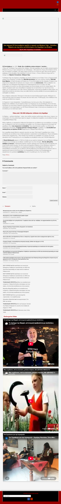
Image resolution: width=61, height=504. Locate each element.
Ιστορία (12, 260)
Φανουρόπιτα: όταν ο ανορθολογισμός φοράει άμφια (15, 215)
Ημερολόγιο (30, 49)
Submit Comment (53, 200)
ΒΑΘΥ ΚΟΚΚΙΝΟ (7, 265)
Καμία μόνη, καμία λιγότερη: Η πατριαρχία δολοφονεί (16, 231)
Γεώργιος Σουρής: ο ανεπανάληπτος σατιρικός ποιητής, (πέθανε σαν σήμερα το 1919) (23, 241)
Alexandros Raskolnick (8, 299)
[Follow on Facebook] (58, 2)
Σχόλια (34, 206)
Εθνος (7, 155)
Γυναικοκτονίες (14, 233)
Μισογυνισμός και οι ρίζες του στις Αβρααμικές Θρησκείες (17, 210)
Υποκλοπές (17, 248)
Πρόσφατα (7, 206)
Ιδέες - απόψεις (19, 212)
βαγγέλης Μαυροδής (8, 288)
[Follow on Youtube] (58, 4)
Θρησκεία (13, 212)
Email (4, 192)
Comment (5, 171)
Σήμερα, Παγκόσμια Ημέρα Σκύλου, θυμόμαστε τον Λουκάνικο (18, 226)
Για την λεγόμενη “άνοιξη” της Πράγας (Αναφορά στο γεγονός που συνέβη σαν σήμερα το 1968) (17, 305)
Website (4, 197)
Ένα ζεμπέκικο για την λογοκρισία (14, 434)
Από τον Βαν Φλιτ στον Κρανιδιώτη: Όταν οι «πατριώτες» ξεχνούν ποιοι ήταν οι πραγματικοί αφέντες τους (28, 236)
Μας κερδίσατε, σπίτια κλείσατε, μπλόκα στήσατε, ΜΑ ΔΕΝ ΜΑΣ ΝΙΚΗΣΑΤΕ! (27, 369)
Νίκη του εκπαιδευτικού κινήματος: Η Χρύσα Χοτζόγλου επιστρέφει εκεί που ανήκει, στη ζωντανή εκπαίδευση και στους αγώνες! (16, 284)
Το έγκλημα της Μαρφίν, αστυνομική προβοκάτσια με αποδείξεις (23, 320)
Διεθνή (12, 223)
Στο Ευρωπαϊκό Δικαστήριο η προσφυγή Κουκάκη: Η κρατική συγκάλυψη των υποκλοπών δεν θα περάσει (28, 246)
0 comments (37, 49)
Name (4, 188)
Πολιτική (13, 238)
